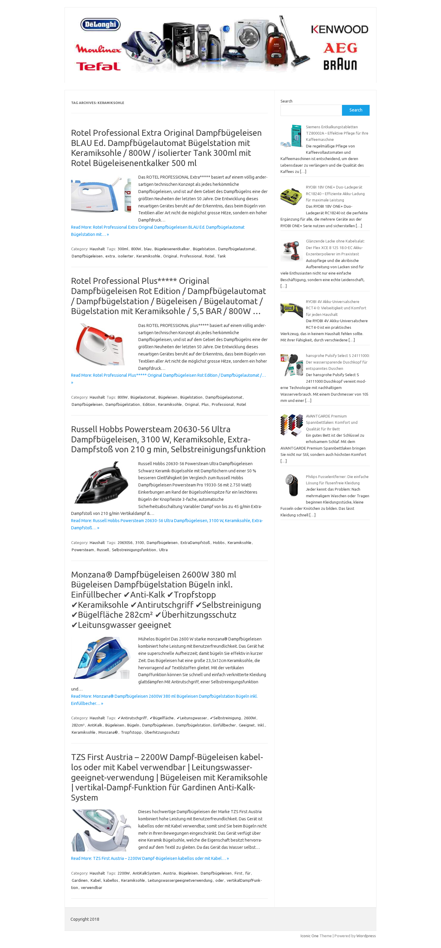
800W (136, 249)
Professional (191, 256)
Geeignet (247, 725)
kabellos (111, 880)
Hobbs (219, 542)
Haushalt (97, 249)
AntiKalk (95, 725)
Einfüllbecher (224, 725)
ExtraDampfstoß (195, 542)
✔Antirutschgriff (132, 718)
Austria (169, 873)
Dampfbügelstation (123, 404)
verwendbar (91, 887)
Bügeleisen (167, 397)
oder (219, 880)
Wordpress (366, 936)
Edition (149, 404)
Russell (103, 550)
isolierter (126, 256)
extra (110, 256)
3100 (139, 542)
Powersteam (83, 550)
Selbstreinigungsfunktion (134, 550)
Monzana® (108, 732)
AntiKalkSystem (146, 873)
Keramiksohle (148, 256)
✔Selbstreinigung (225, 718)
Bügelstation (204, 249)
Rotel (209, 256)
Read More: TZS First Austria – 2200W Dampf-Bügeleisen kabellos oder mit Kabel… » (150, 858)
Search (286, 101)
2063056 (125, 542)
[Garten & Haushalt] (220, 72)
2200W (124, 873)
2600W (250, 718)
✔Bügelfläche (162, 718)
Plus (205, 404)
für (247, 873)
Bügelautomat (142, 397)
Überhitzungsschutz (162, 732)
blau (148, 249)
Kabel (95, 880)
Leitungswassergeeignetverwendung (180, 880)
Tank (221, 256)
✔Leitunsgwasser (192, 718)
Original (170, 256)
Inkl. (261, 725)
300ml (123, 249)
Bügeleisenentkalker (172, 249)
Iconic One (310, 936)
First (238, 873)
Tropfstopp (131, 732)
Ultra (163, 550)
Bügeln (133, 725)
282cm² (78, 725)
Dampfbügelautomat (236, 249)
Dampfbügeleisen (87, 256)
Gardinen (80, 880)
